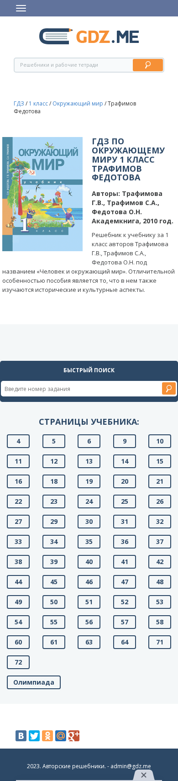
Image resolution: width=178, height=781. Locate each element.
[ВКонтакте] (21, 735)
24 (89, 501)
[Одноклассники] (47, 735)
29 (54, 521)
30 (89, 521)
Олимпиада (33, 682)
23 (54, 501)
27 (18, 521)
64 (124, 642)
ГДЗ (19, 103)
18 (54, 481)
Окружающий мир (77, 103)
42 (159, 561)
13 (89, 461)
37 (159, 541)
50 (54, 601)
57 (124, 621)
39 (54, 561)
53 (159, 601)
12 (54, 461)
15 (159, 461)
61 (54, 642)
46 (89, 581)
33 (18, 541)
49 (18, 601)
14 (124, 461)
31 (124, 521)
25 (124, 501)
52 (124, 601)
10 (159, 441)
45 (54, 581)
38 (18, 561)
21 (159, 481)
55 (54, 621)
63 (89, 642)
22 (18, 501)
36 (124, 541)
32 (159, 521)
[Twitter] (34, 735)
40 (89, 561)
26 (159, 501)
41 (124, 561)
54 (18, 621)
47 (124, 581)
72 (18, 662)
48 (159, 581)
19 (89, 481)
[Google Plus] (73, 735)
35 (89, 541)
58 (159, 621)
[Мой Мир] (60, 735)
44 (18, 581)
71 (159, 642)
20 (124, 481)
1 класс (38, 103)
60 (18, 642)
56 (89, 621)
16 (18, 481)
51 (89, 601)
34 (54, 541)
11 (18, 461)
